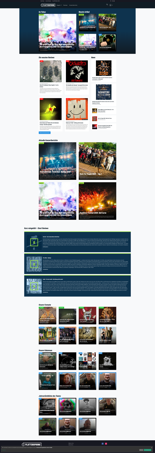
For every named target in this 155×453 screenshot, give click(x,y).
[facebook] (110, 1)
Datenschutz (71, 444)
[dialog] (77, 449)
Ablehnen (141, 449)
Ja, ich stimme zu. (147, 449)
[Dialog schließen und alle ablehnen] (152, 447)
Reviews (65, 5)
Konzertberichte (73, 5)
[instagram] (112, 1)
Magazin (58, 5)
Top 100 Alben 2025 (56, 0)
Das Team (42, 0)
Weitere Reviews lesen (45, 132)
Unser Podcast (48, 0)
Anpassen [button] (4, 449)
